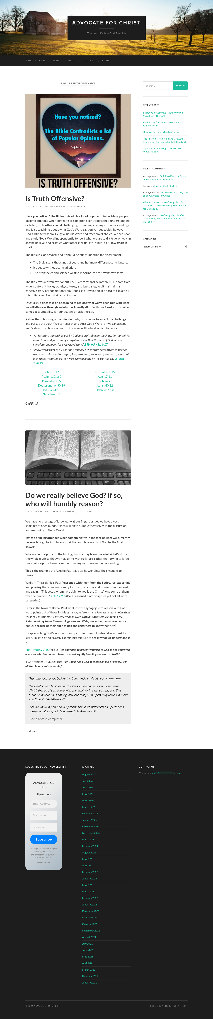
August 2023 (89, 852)
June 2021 (87, 949)
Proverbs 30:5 (51, 381)
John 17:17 (51, 372)
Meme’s (72, 60)
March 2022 (88, 891)
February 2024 (90, 845)
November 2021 (91, 917)
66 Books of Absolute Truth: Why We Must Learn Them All (163, 114)
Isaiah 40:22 (105, 385)
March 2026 (88, 806)
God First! (89, 60)
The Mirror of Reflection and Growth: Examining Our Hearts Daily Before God (164, 140)
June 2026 (87, 787)
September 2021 (91, 930)
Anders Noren (171, 1006)
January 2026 (89, 819)
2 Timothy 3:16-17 (96, 344)
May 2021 (87, 956)
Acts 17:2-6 (58, 596)
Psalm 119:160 (51, 376)
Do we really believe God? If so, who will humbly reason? (73, 499)
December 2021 (90, 911)
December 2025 (90, 826)
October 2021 (89, 923)
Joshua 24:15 (51, 390)
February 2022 (90, 897)
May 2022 (87, 884)
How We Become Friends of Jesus (161, 132)
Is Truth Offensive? (54, 198)
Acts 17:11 (105, 376)
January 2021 (89, 982)
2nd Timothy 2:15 (37, 649)
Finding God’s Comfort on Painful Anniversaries (161, 124)
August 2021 (89, 937)
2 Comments (77, 206)
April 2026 (88, 800)
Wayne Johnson (55, 206)
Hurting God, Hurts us (166, 185)
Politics (57, 60)
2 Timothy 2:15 (105, 372)
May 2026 (87, 793)
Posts (42, 60)
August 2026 (89, 774)
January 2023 (89, 878)
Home (28, 60)
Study (105, 60)
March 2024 (88, 839)
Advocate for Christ (106, 23)
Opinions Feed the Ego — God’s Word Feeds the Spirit (163, 150)
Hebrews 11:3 (105, 390)
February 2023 (90, 871)
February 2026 (90, 813)
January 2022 (89, 904)
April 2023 (88, 865)
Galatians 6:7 (51, 394)
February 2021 (90, 976)
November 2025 (91, 832)
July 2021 (87, 943)
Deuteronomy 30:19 (51, 385)
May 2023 (87, 858)
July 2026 (87, 780)
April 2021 (88, 963)
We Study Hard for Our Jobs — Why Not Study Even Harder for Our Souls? (164, 205)
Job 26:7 (104, 381)
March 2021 (88, 969)
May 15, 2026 (33, 206)
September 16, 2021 (37, 511)
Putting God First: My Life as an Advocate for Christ (165, 194)
